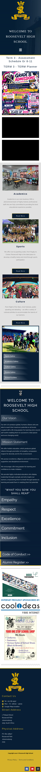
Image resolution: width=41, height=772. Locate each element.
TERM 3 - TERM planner (20, 66)
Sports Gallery (10, 356)
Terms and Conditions (26, 760)
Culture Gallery (10, 367)
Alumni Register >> (15, 562)
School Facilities (11, 377)
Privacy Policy (12, 760)
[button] (20, 50)
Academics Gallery (11, 361)
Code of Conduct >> (16, 554)
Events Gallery (10, 372)
